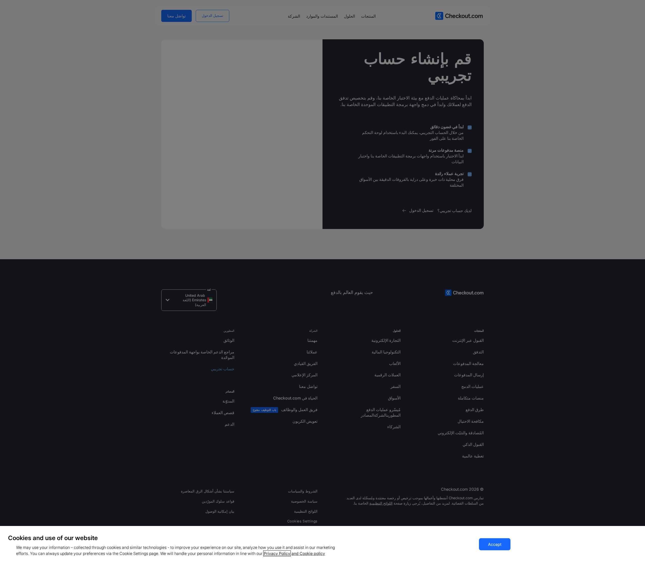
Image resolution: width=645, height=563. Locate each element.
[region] (322, 544)
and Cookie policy (308, 553)
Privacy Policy (277, 553)
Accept (494, 544)
